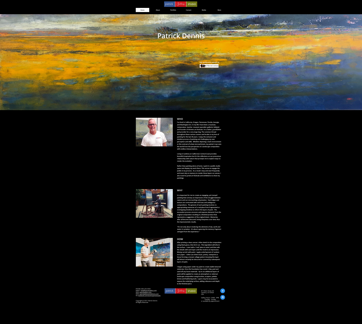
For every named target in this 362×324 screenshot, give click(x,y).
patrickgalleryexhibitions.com (149, 294)
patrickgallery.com (145, 292)
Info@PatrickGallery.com (149, 290)
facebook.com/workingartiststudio (149, 295)
